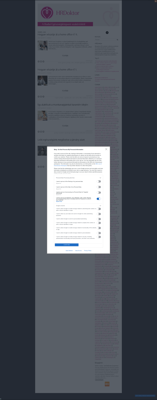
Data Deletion (69, 250)
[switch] (99, 181)
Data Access (78, 250)
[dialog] (78, 200)
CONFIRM (67, 244)
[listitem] (78, 178)
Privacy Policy (87, 250)
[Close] (106, 149)
